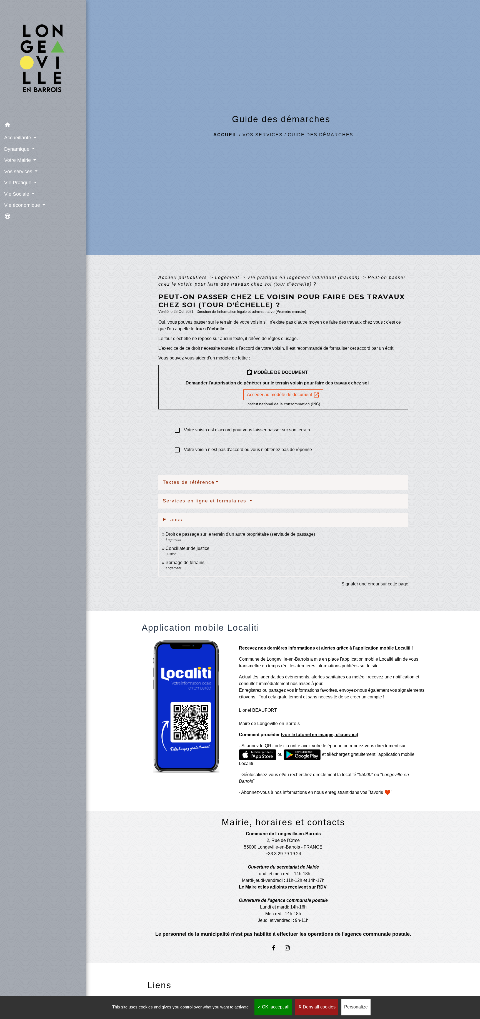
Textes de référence (188, 482)
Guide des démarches (320, 134)
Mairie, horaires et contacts (283, 822)
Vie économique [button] (22, 205)
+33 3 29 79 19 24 (283, 853)
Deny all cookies (319, 1007)
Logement (228, 277)
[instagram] (290, 947)
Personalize (356, 1007)
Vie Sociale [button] (17, 194)
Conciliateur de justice (187, 548)
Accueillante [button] (18, 137)
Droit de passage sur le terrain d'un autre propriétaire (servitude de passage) (240, 534)
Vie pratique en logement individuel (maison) (304, 277)
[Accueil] (43, 59)
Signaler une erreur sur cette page (374, 584)
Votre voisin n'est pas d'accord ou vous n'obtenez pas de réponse (243, 450)
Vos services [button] (19, 171)
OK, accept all (275, 1007)
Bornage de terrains (185, 562)
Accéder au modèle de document (283, 395)
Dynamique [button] (17, 149)
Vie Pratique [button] (18, 182)
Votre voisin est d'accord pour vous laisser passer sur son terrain (242, 430)
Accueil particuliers (183, 277)
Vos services (262, 134)
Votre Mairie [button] (18, 160)
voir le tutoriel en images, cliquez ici (319, 734)
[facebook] (276, 947)
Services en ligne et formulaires (205, 501)
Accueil (225, 134)
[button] (43, 126)
